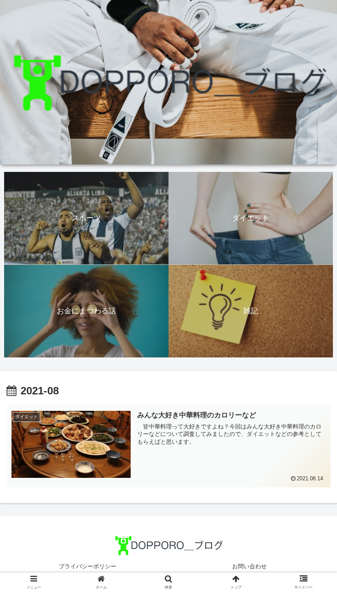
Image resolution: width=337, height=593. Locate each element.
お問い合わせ (249, 566)
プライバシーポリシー (87, 566)
